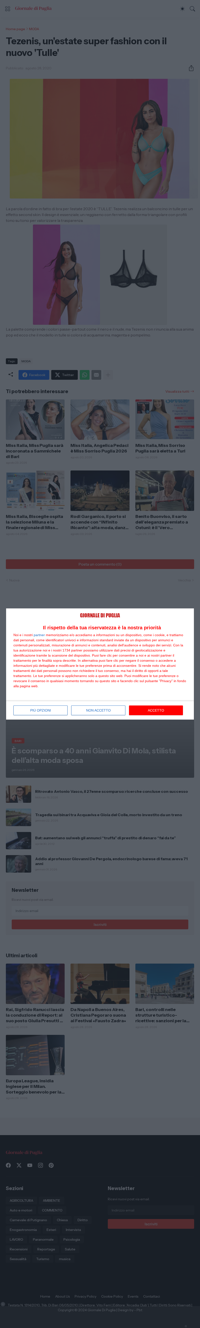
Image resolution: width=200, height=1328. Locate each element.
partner (39, 635)
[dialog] (100, 664)
